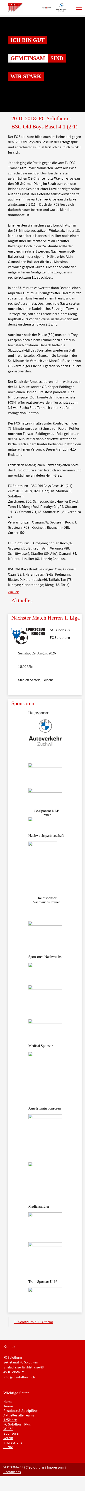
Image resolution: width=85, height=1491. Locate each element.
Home (7, 1401)
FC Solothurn (34, 1467)
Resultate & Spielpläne (20, 1410)
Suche (8, 1447)
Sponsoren (11, 1433)
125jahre (10, 1419)
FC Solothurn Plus (17, 1424)
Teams (8, 1406)
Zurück (13, 592)
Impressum (55, 1467)
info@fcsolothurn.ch (19, 1377)
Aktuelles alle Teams (18, 1415)
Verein (8, 1438)
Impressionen (13, 1442)
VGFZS (8, 1428)
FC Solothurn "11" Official (33, 1322)
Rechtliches (12, 1471)
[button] (6, 64)
